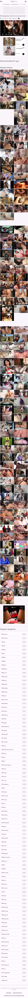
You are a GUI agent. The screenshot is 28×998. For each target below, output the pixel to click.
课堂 (24, 4)
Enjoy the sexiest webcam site (19, 40)
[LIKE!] (1, 18)
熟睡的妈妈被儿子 (15, 4)
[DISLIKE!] (5, 18)
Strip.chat (18, 44)
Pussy (14, 1)
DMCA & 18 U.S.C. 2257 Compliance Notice (14, 995)
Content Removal (18, 993)
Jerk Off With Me (19, 48)
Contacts (9, 993)
